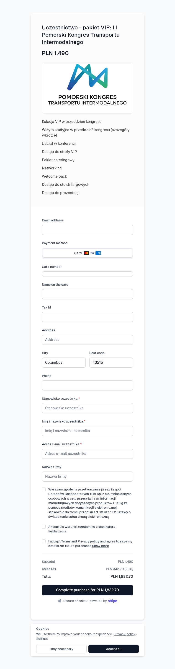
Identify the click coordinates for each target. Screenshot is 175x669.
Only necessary (61, 649)
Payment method (55, 243)
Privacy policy (124, 634)
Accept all (113, 649)
